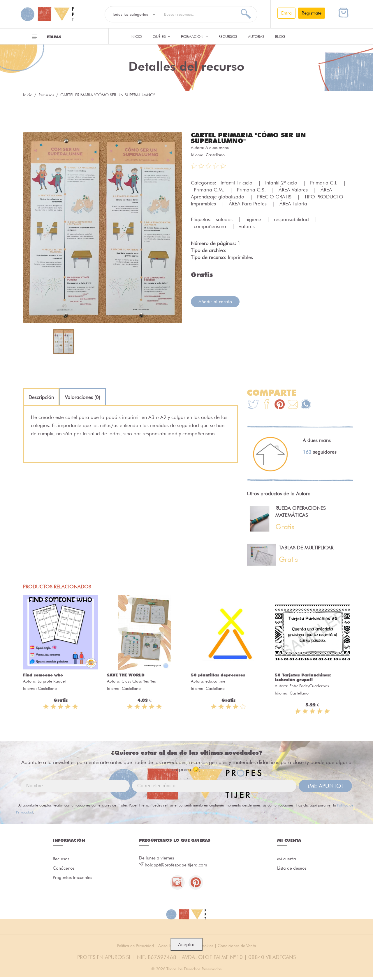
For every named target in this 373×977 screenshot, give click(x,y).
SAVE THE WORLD (126, 675)
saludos (225, 219)
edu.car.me (215, 681)
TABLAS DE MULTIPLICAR (306, 547)
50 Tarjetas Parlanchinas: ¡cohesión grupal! (303, 677)
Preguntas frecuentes (72, 877)
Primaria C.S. (252, 190)
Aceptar (186, 944)
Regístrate (311, 13)
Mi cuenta (286, 858)
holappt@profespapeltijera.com (176, 865)
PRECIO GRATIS (275, 197)
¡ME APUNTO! (325, 786)
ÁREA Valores (294, 190)
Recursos (228, 36)
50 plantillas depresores (218, 675)
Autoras (256, 36)
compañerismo (211, 226)
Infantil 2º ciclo (282, 183)
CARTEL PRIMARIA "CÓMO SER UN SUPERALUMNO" (248, 138)
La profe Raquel (52, 681)
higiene (254, 219)
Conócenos (64, 868)
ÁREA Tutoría (293, 204)
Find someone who (43, 675)
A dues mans (217, 147)
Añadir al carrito (215, 301)
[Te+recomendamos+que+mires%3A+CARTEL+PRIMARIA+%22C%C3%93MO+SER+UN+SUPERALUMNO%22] (266, 405)
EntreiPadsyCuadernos (309, 685)
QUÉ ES (160, 36)
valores (247, 226)
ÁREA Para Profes (248, 204)
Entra (286, 13)
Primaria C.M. (210, 190)
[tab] (41, 397)
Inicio (136, 36)
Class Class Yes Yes (139, 681)
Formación (193, 36)
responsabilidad (292, 219)
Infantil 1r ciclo (237, 183)
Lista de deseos (292, 868)
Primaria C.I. (324, 183)
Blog (280, 36)
